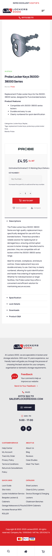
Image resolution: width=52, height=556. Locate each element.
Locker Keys (17, 123)
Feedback (27, 374)
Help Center (7, 448)
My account (7, 452)
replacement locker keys (17, 126)
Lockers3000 (32, 529)
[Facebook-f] (23, 428)
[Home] (25, 551)
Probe (13, 87)
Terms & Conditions (10, 464)
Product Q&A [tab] (15, 316)
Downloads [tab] (14, 310)
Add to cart (28, 200)
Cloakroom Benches (34, 501)
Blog (28, 452)
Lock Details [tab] (14, 304)
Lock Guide (6, 485)
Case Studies (31, 460)
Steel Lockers (32, 485)
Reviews (29, 456)
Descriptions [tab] (15, 221)
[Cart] (43, 551)
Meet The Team (32, 464)
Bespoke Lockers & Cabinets (10, 499)
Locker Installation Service (13, 493)
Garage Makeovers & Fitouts (14, 505)
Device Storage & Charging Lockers (37, 495)
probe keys (31, 126)
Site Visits (6, 489)
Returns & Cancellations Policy (12, 470)
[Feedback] (14, 376)
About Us (30, 448)
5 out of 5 (34, 3)
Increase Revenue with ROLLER (12, 511)
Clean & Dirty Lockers (35, 489)
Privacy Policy (8, 460)
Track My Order (8, 456)
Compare (37, 208)
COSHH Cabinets (33, 505)
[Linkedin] (28, 428)
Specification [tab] (15, 297)
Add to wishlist (21, 208)
